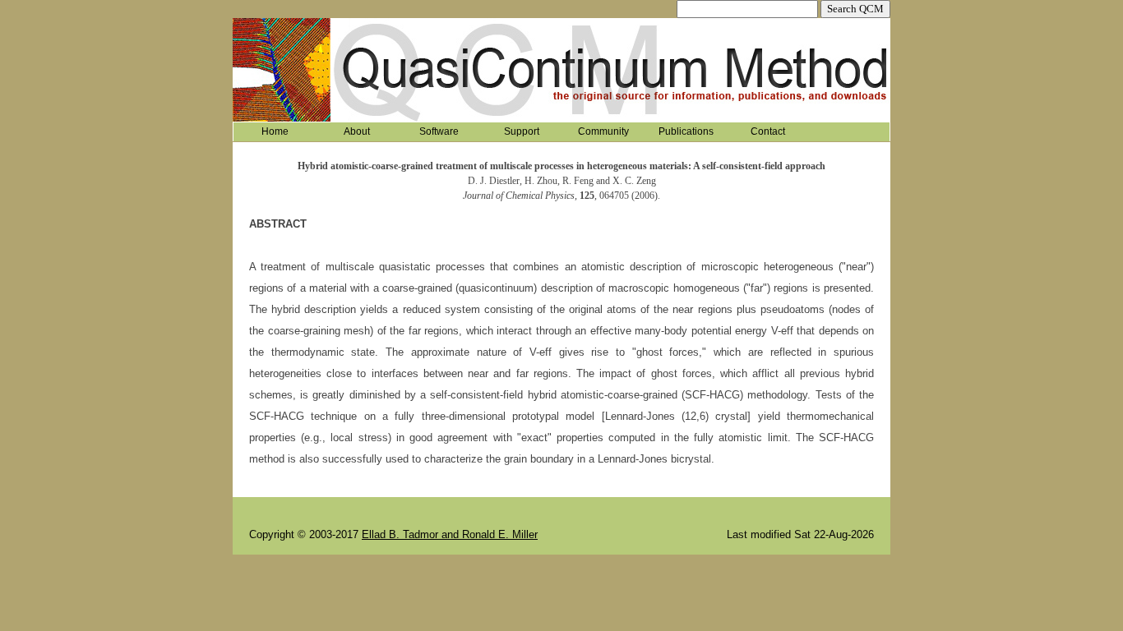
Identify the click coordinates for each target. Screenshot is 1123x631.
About (357, 131)
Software (439, 131)
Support (521, 131)
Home (275, 131)
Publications (686, 131)
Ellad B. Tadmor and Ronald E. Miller (450, 534)
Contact (768, 131)
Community (603, 131)
